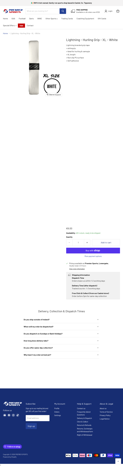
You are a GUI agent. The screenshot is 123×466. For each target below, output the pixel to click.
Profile (56, 408)
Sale (21, 25)
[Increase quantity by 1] (87, 242)
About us (103, 408)
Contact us (81, 408)
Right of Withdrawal (84, 435)
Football (22, 18)
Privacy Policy (105, 415)
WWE (39, 18)
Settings (57, 415)
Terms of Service (106, 412)
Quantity (69, 237)
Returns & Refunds (84, 425)
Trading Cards (67, 18)
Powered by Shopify (9, 457)
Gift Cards (102, 18)
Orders (56, 412)
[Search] (63, 11)
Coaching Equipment (85, 18)
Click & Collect (82, 422)
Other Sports (51, 18)
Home (5, 18)
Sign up (31, 426)
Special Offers (9, 25)
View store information (77, 269)
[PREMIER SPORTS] (12, 406)
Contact (30, 25)
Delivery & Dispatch (84, 418)
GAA (13, 18)
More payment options (93, 256)
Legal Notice (105, 419)
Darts (31, 18)
